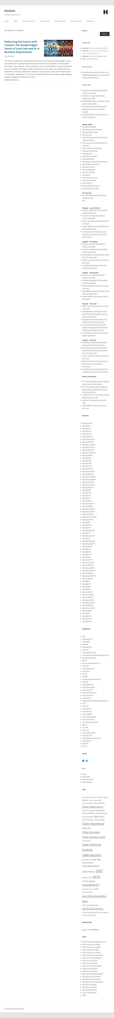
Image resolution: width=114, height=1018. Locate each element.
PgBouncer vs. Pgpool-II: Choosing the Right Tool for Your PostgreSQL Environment (94, 363)
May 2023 (85, 528)
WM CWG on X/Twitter (89, 987)
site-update (86, 711)
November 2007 (87, 603)
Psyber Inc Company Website (92, 966)
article (84, 642)
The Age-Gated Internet (90, 132)
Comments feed (87, 779)
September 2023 (87, 517)
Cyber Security (86, 859)
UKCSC (84, 905)
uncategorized (87, 733)
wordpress (85, 741)
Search (84, 31)
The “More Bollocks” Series (91, 186)
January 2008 (86, 597)
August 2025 (86, 455)
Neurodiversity (60, 21)
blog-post (85, 647)
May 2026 (85, 431)
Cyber (87, 974)
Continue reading (11, 80)
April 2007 (85, 621)
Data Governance (91, 865)
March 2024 (86, 501)
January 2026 (86, 442)
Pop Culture (86, 175)
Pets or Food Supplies (89, 992)
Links (96, 59)
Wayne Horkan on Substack (91, 952)
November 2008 (87, 570)
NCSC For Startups (88, 172)
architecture (86, 639)
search (84, 706)
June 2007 (85, 616)
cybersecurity (91, 855)
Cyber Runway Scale (93, 837)
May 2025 (85, 463)
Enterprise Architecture (89, 151)
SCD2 (96, 889)
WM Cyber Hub (45, 21)
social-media (86, 714)
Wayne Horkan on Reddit (90, 950)
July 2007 (85, 613)
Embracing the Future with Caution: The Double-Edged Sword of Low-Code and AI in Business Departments (21, 46)
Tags (105, 56)
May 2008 (85, 587)
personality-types (88, 693)
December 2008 (87, 568)
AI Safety (99, 797)
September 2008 (87, 576)
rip (83, 703)
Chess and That (87, 183)
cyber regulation (99, 820)
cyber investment (101, 813)
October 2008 (86, 573)
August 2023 (86, 520)
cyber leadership (87, 817)
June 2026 (85, 428)
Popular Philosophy (88, 170)
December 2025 (87, 445)
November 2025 (87, 447)
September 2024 (87, 485)
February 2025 (87, 471)
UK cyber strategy (93, 905)
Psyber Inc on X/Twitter (90, 971)
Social (87, 59)
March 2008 (86, 592)
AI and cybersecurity (90, 797)
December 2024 (87, 477)
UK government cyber (89, 912)
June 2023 (85, 525)
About (15, 21)
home (84, 666)
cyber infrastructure (97, 810)
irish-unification (87, 668)
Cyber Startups (87, 862)
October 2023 (86, 514)
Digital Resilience (88, 871)
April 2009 (85, 557)
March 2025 (86, 469)
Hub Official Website (96, 974)
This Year (90, 53)
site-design (85, 709)
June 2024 (85, 493)
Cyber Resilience (93, 824)
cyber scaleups (86, 840)
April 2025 (85, 466)
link (83, 676)
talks (83, 725)
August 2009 (86, 546)
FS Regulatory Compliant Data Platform (95, 161)
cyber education (99, 803)
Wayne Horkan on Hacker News (92, 955)
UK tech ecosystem (102, 912)
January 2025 (86, 474)
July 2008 (85, 581)
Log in (84, 774)
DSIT (99, 871)
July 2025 (85, 458)
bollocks (85, 800)
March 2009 (86, 560)
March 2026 (86, 437)
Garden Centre (76, 21)
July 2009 (85, 549)
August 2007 (86, 611)
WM (83, 974)
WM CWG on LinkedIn (89, 984)
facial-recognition (88, 658)
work (84, 743)
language (85, 671)
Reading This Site (29, 21)
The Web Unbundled (89, 127)
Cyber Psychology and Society (92, 148)
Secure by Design (87, 892)
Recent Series (103, 48)
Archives (92, 56)
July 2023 (85, 522)
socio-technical (87, 719)
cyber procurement (87, 819)
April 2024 (85, 498)
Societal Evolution (88, 159)
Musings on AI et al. (88, 167)
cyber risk (86, 828)
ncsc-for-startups (88, 881)
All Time (96, 53)
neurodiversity (87, 687)
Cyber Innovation (88, 813)
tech (83, 727)
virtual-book (86, 735)
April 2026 (85, 434)
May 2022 (85, 533)
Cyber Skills (96, 859)
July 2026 (85, 426)
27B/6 (84, 995)
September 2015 (87, 541)
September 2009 (87, 544)
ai (82, 636)
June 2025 (85, 461)
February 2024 (87, 503)
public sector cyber (87, 889)
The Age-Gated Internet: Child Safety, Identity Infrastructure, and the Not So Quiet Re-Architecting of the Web (95, 327)
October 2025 (86, 450)
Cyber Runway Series (89, 180)
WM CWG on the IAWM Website (92, 982)
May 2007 (85, 619)
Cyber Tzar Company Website (92, 958)
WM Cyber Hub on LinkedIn (91, 976)
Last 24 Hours (93, 51)
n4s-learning (86, 685)
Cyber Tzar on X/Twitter (90, 963)
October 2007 (86, 605)
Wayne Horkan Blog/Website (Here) (94, 942)
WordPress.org (87, 782)
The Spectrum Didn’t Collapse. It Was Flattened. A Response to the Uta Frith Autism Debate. (94, 234)
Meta (91, 59)
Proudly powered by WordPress (14, 1009)
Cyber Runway (91, 832)
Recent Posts (94, 48)
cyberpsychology (87, 652)
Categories (99, 56)
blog (83, 644)
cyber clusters (97, 800)
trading (84, 730)
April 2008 (85, 589)
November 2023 (87, 512)
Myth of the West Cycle (89, 178)
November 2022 (87, 530)
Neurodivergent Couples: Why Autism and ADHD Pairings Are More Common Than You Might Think (95, 314)
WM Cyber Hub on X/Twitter (91, 979)
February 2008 (87, 595)
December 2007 (87, 600)
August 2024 (86, 487)
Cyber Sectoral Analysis (89, 156)
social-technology (88, 717)
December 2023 (87, 509)
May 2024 (85, 495)
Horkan (9, 11)
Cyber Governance (92, 806)
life (83, 674)
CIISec (90, 800)
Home (6, 21)
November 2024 (87, 479)
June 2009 (85, 552)
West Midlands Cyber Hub (90, 164)
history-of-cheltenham (89, 663)
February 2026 (87, 439)
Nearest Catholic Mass (89, 990)
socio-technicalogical (89, 722)
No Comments (9, 56)
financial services (87, 877)
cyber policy (99, 816)
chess (84, 650)
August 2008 (86, 578)
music (84, 682)
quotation (85, 698)
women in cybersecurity (89, 915)
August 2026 (86, 423)
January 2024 (86, 506)
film (83, 660)
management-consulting (90, 679)
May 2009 (85, 554)
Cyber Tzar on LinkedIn (89, 960)
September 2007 (87, 608)
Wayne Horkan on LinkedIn (91, 944)
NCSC (96, 877)
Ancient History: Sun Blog (90, 188)
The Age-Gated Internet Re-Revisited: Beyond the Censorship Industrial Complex (94, 109)
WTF (83, 746)
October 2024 (86, 482)
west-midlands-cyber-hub (90, 738)
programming (86, 695)
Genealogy (90, 21)
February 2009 (87, 562)
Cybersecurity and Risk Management (94, 655)
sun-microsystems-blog (94, 898)
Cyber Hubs (85, 810)
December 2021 (87, 536)
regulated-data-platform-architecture (94, 701)
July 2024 (85, 490)
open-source (86, 690)
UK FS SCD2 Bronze (92, 908)
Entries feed (86, 777)
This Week (102, 51)
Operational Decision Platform (92, 129)
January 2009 (86, 565)
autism (105, 797)
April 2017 (85, 538)
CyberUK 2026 (86, 135)
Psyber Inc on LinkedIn (89, 968)
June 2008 (85, 584)
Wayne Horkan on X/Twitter (91, 947)
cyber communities (87, 803)
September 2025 (87, 453)
